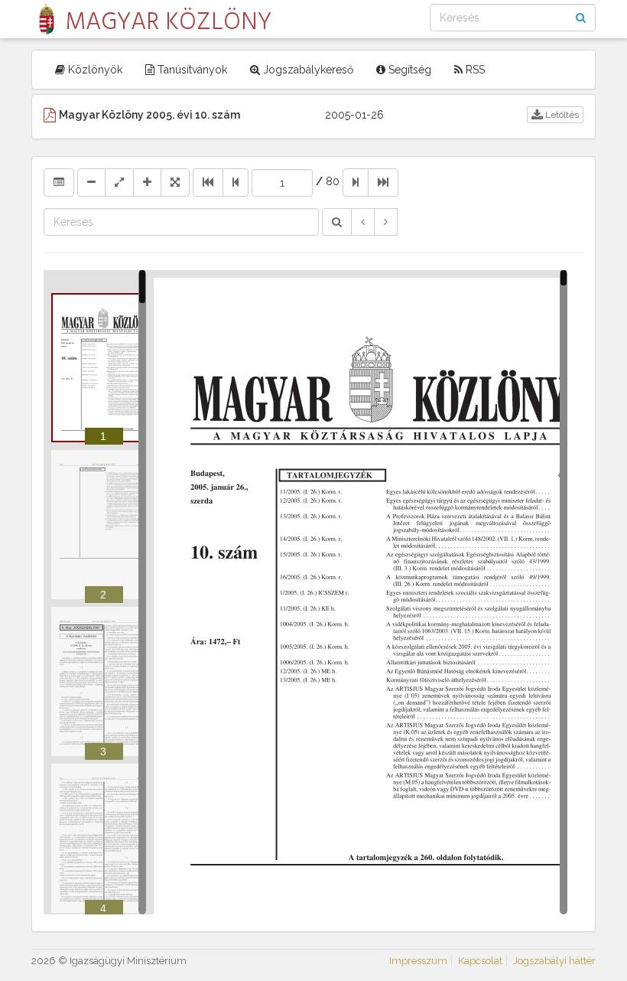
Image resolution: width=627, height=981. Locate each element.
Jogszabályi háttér (554, 960)
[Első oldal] (208, 182)
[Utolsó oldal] (383, 182)
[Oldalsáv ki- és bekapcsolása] (59, 182)
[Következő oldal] (356, 182)
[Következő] (386, 222)
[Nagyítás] (147, 182)
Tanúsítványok (190, 70)
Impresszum (418, 960)
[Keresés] (337, 222)
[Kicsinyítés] (91, 182)
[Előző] (363, 222)
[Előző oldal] (236, 182)
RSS (474, 70)
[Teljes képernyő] (175, 182)
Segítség (408, 70)
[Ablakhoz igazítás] (119, 182)
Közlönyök (93, 70)
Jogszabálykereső (306, 70)
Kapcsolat (480, 960)
